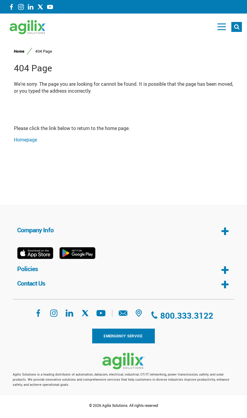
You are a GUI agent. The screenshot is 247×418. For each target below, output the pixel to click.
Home (19, 51)
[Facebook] (11, 8)
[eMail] (123, 315)
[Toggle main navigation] (222, 27)
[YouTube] (50, 8)
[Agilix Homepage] (123, 360)
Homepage (25, 139)
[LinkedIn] (31, 8)
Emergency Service (123, 335)
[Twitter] (40, 8)
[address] (138, 315)
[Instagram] (21, 8)
